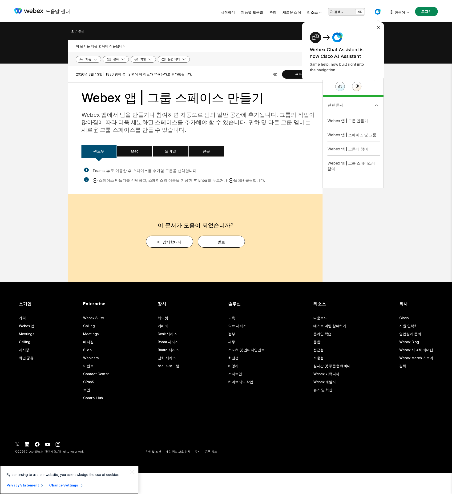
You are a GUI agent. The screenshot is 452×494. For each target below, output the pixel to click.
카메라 (163, 326)
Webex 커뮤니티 (326, 374)
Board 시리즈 (168, 350)
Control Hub (93, 398)
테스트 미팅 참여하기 (329, 326)
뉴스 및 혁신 (322, 390)
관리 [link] (272, 12)
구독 (298, 74)
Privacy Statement (23, 485)
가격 (22, 318)
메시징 (24, 350)
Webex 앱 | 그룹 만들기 (347, 120)
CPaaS (88, 382)
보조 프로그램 (168, 366)
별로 (221, 242)
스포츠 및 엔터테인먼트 (246, 350)
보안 (86, 390)
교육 (231, 318)
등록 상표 (211, 451)
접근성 (318, 350)
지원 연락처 (408, 326)
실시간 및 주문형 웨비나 (332, 366)
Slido (87, 350)
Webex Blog (409, 342)
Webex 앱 (26, 326)
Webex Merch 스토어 (416, 358)
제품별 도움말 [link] (252, 12)
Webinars (91, 358)
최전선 (233, 358)
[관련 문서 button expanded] (376, 105)
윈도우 (99, 151)
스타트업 (235, 374)
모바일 (170, 151)
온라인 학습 (322, 334)
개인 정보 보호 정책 (178, 451)
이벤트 (88, 366)
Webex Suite (93, 318)
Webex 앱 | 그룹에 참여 (347, 149)
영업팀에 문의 (410, 334)
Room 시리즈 (168, 342)
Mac (134, 151)
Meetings (26, 334)
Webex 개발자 (324, 382)
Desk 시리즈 (167, 334)
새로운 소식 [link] (291, 12)
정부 (231, 334)
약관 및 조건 (153, 451)
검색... (338, 12)
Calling (24, 342)
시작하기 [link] (228, 12)
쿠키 (198, 451)
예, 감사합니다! (169, 242)
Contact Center (96, 374)
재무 (231, 342)
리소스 (312, 12)
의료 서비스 (237, 326)
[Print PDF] (275, 74)
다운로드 (320, 318)
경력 (402, 366)
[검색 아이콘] (331, 12)
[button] (377, 12)
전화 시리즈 (167, 358)
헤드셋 (163, 318)
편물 (206, 151)
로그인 (426, 11)
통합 (316, 342)
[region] (69, 480)
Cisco (404, 318)
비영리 (233, 366)
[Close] (132, 472)
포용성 (318, 358)
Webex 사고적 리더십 (416, 350)
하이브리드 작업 (240, 382)
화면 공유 (26, 358)
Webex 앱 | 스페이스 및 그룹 (351, 135)
